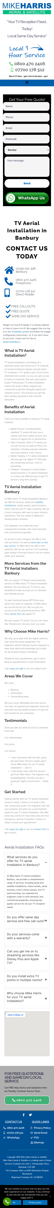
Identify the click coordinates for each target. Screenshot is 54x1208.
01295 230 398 (16, 668)
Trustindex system (20, 331)
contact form (40, 829)
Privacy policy (35, 1202)
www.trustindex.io (11, 342)
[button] (27, 82)
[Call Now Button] (7, 1202)
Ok (14, 1202)
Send (27, 183)
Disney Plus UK (17, 614)
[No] (50, 1196)
